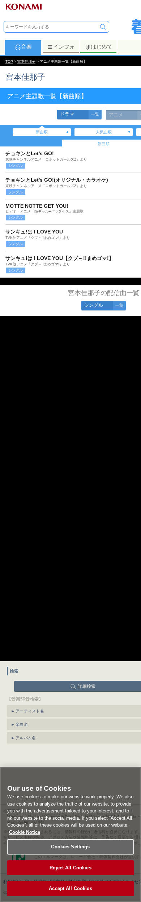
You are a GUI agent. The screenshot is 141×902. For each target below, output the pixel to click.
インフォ (64, 47)
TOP (9, 61)
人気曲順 (104, 132)
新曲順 (42, 132)
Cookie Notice (24, 832)
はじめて (101, 47)
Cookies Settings (70, 846)
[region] (70, 834)
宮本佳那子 (26, 61)
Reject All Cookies (70, 867)
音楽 (26, 47)
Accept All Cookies (70, 888)
